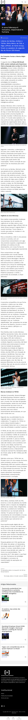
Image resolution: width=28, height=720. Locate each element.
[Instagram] (4, 706)
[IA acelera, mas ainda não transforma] (25, 619)
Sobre (2, 693)
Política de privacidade (7, 695)
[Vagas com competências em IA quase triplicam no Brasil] (25, 657)
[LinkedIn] (2, 706)
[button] (22, 2)
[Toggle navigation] (25, 2)
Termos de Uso (5, 698)
